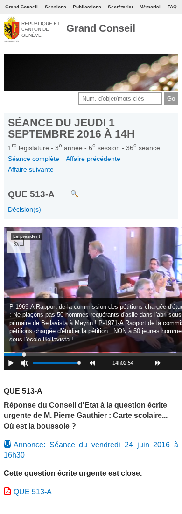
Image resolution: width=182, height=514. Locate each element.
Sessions (55, 6)
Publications (87, 6)
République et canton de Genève (40, 29)
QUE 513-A (33, 492)
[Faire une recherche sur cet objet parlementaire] (67, 189)
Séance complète (33, 158)
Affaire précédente (93, 158)
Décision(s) (24, 209)
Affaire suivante (31, 169)
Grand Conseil (100, 28)
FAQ (172, 6)
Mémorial (150, 6)
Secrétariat (120, 6)
